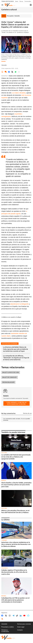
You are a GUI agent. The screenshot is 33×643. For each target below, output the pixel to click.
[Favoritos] (2, 72)
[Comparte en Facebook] (9, 72)
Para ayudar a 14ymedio (13, 16)
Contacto (20, 630)
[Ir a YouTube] (24, 616)
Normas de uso (27, 413)
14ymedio (4, 624)
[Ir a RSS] (2, 619)
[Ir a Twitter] (6, 616)
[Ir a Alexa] (28, 616)
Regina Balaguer (8, 382)
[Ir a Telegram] (13, 616)
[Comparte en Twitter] (12, 72)
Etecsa (21, 1)
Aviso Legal (20, 627)
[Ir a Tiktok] (17, 616)
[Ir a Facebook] (2, 616)
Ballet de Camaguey (9, 377)
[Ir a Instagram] (10, 616)
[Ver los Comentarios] (5, 72)
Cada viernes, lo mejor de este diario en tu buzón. (17, 403)
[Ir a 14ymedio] (9, 5)
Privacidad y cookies (7, 627)
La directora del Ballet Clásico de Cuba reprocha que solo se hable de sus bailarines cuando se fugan (15, 349)
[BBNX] (8, 637)
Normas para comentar (24, 624)
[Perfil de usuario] (31, 5)
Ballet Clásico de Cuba (10, 372)
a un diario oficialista (19, 93)
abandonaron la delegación (19, 304)
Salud (16, 1)
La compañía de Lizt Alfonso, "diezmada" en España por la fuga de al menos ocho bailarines (16, 357)
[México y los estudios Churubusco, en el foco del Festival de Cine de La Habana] (16, 498)
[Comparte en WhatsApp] (15, 72)
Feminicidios (27, 1)
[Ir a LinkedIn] (21, 616)
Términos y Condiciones (5, 630)
